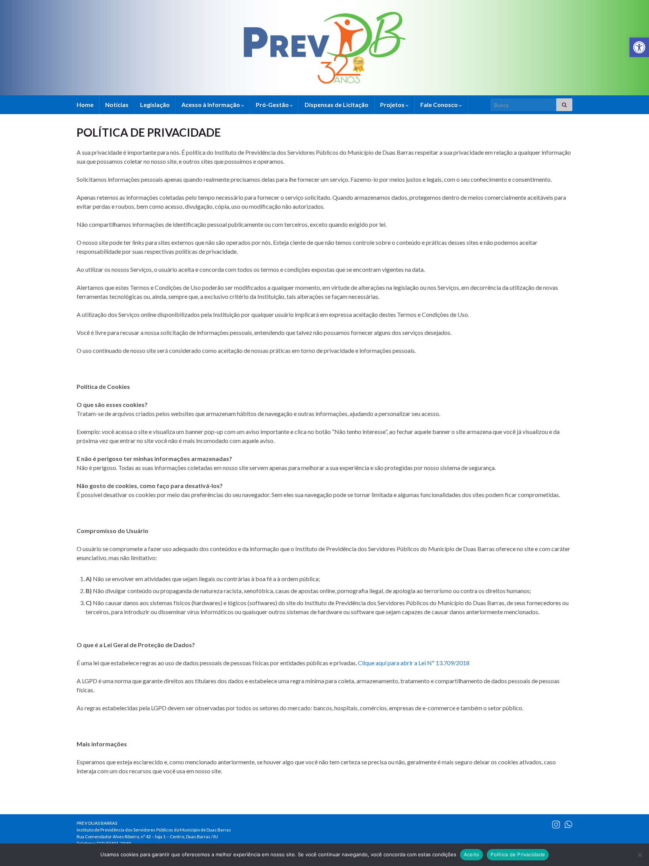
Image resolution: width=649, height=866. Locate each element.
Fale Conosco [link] (439, 104)
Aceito (472, 854)
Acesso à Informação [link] (211, 104)
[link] (639, 47)
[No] (639, 854)
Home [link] (85, 104)
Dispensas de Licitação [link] (336, 104)
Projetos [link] (393, 104)
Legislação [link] (155, 104)
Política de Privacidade (518, 854)
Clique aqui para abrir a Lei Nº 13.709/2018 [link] (413, 662)
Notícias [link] (116, 104)
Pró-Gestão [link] (273, 104)
